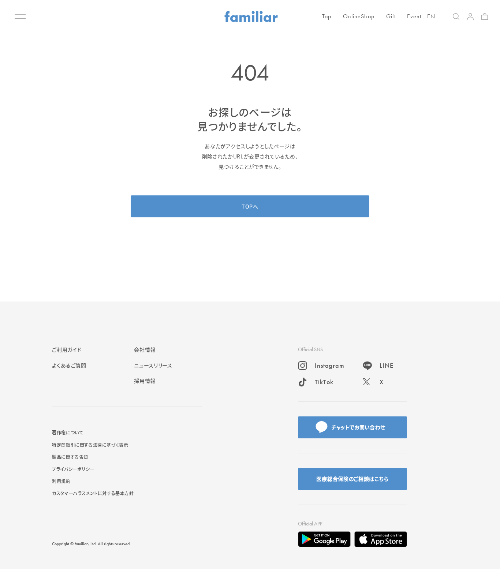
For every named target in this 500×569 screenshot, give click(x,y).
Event (414, 16)
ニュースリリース (153, 365)
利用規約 (61, 481)
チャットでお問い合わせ (358, 427)
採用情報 (145, 380)
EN (431, 16)
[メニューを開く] (20, 16)
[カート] (484, 16)
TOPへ (250, 206)
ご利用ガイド (66, 349)
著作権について (67, 432)
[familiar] (251, 16)
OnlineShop (358, 16)
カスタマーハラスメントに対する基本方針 (93, 493)
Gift (391, 16)
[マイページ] (470, 16)
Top (326, 16)
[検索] (456, 16)
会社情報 (145, 349)
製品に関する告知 (70, 457)
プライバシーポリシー (73, 469)
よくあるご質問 (69, 365)
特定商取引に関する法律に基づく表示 (90, 445)
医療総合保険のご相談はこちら (352, 478)
